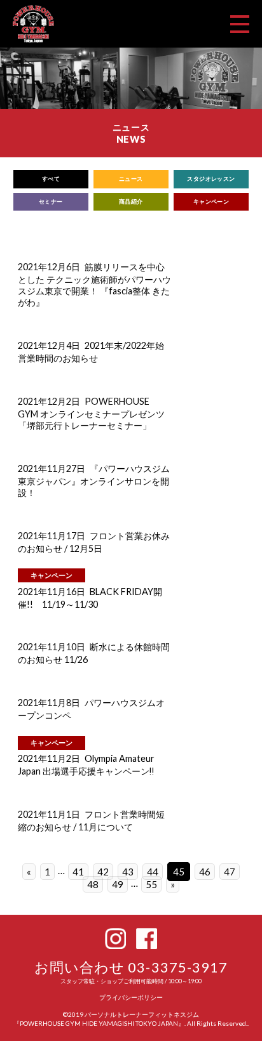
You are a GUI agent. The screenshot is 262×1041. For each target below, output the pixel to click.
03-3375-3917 (178, 967)
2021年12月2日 (49, 401)
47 (229, 871)
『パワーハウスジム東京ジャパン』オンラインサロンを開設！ (94, 480)
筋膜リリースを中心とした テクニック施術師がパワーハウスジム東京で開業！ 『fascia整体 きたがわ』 (94, 284)
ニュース (131, 178)
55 (151, 884)
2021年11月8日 (49, 702)
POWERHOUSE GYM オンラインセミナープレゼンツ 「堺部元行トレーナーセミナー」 (91, 413)
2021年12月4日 (49, 345)
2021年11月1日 (49, 814)
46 (204, 871)
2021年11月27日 (51, 468)
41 (78, 871)
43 (128, 871)
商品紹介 (131, 201)
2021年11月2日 (49, 758)
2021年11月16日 (51, 591)
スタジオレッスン (211, 178)
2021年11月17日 (51, 535)
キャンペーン (211, 201)
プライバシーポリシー (131, 997)
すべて (51, 178)
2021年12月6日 (49, 266)
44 (152, 871)
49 (117, 884)
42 (103, 871)
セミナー (51, 201)
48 (93, 884)
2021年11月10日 (51, 646)
